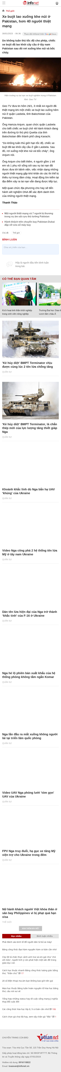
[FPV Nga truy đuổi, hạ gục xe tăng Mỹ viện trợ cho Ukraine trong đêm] (30, 827)
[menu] (4, 3)
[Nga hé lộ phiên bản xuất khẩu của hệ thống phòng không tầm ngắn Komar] (30, 649)
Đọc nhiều (16, 936)
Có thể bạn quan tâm (19, 278)
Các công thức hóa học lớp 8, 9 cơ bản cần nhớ (25, 1009)
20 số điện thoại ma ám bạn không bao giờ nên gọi (27, 980)
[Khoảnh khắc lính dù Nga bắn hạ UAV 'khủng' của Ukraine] (30, 465)
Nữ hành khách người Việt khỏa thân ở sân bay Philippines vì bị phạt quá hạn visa (29, 913)
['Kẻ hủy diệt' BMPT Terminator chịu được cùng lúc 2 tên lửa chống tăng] (30, 339)
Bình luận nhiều (45, 936)
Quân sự (7, 372)
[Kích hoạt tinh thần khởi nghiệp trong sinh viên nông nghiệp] (19, 294)
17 (22, 973)
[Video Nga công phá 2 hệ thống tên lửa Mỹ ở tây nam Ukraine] (30, 527)
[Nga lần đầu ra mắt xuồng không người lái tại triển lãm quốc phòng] (30, 711)
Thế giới (10, 11)
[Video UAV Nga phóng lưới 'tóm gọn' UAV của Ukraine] (30, 769)
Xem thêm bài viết (30, 928)
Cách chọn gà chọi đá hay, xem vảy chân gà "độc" (27, 1016)
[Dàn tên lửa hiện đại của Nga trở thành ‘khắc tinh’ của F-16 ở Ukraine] (30, 588)
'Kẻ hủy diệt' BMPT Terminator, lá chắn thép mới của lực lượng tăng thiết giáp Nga (29, 428)
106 (54, 1009)
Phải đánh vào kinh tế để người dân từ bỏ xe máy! (27, 942)
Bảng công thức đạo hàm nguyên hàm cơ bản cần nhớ (29, 949)
